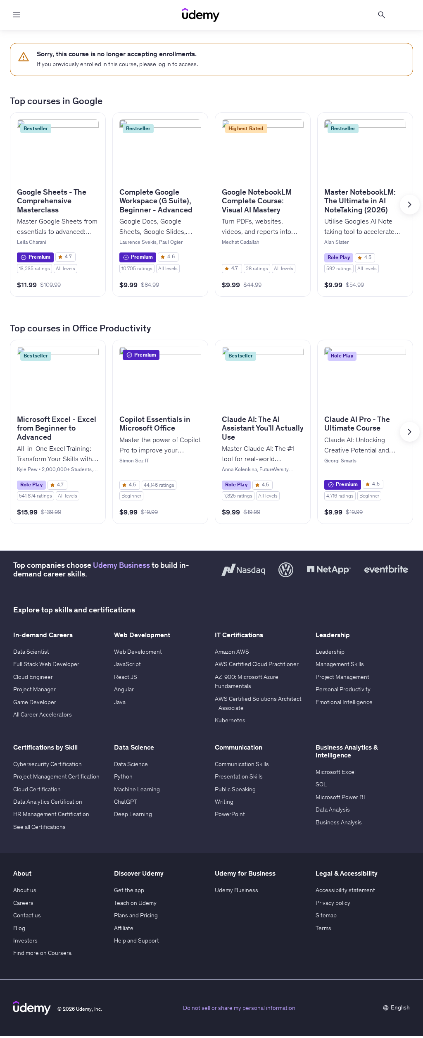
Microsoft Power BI (340, 797)
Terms (323, 928)
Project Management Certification (56, 776)
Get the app (129, 890)
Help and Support (136, 940)
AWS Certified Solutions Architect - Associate (258, 703)
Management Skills (340, 664)
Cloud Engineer (33, 677)
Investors (25, 940)
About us (24, 890)
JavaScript (127, 664)
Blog (19, 928)
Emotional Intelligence (344, 702)
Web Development (138, 651)
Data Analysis (333, 809)
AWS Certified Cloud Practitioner (257, 664)
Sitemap (326, 915)
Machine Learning (137, 789)
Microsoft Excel (336, 772)
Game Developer (34, 702)
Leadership (330, 651)
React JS (125, 677)
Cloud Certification (37, 789)
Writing (224, 801)
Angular (124, 689)
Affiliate (123, 928)
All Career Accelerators (42, 714)
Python (123, 776)
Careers (23, 903)
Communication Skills (242, 764)
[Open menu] (16, 15)
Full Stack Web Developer (46, 664)
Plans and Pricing (136, 915)
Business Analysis (339, 822)
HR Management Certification (51, 814)
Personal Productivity (343, 689)
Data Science (131, 764)
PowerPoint (230, 814)
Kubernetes (230, 720)
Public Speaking (235, 789)
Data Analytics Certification (47, 801)
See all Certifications (39, 827)
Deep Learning (133, 814)
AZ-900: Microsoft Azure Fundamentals (246, 681)
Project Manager (34, 689)
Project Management (342, 677)
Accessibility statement (345, 890)
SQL (321, 784)
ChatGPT (125, 801)
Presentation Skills (239, 776)
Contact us (27, 915)
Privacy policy (333, 903)
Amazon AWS (232, 651)
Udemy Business (121, 565)
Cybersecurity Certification (47, 764)
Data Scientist (31, 651)
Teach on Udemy (135, 903)
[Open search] (381, 15)
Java (120, 702)
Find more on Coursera (42, 953)
